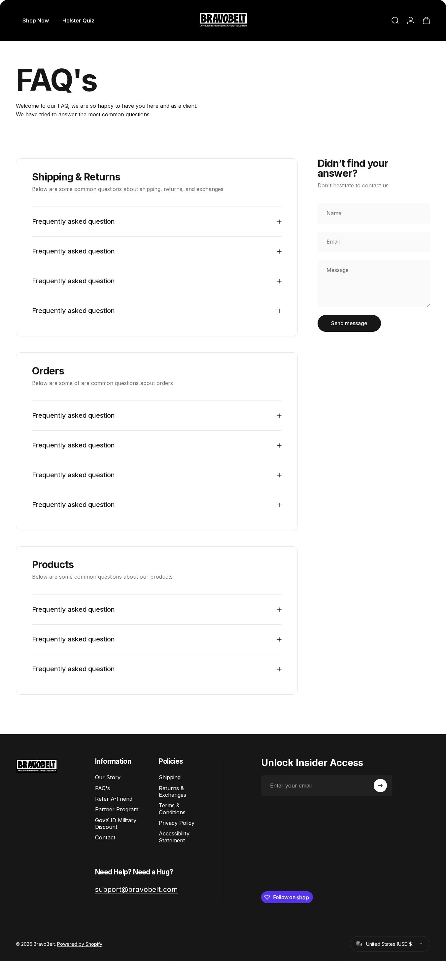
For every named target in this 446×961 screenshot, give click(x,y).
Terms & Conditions (172, 808)
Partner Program (116, 809)
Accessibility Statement (174, 836)
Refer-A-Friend (113, 798)
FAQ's (102, 788)
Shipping (170, 777)
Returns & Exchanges (172, 791)
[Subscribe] (380, 785)
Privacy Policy (176, 823)
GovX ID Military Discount (115, 823)
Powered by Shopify (79, 943)
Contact (105, 837)
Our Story (107, 777)
